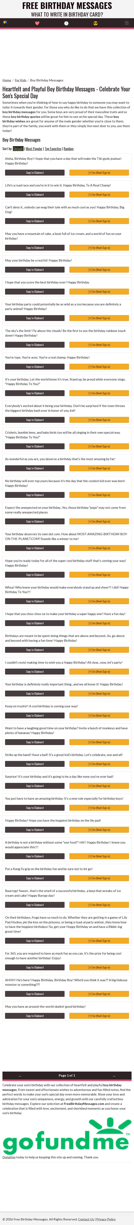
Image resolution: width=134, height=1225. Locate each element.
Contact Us (86, 1219)
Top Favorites (53, 148)
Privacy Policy (106, 1219)
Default (18, 148)
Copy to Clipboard (35, 173)
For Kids (20, 80)
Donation (9, 1157)
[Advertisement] (67, 52)
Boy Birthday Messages (46, 80)
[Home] (5, 23)
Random (69, 148)
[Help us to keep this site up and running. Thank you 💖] (67, 1135)
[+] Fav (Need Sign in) (99, 173)
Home (6, 80)
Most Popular (34, 148)
